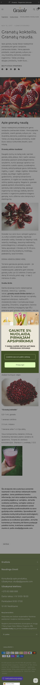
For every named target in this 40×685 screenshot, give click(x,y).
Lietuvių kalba (9, 683)
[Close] (36, 314)
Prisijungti (20, 365)
